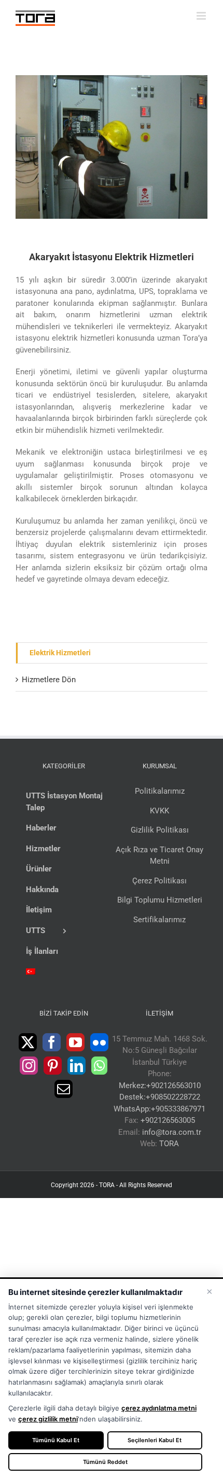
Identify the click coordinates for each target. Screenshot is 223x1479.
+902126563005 (168, 1120)
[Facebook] (52, 1042)
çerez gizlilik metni (48, 1419)
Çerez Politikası (159, 880)
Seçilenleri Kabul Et (155, 1440)
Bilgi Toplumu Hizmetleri (159, 900)
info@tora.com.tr (171, 1132)
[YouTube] (75, 1042)
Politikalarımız (160, 791)
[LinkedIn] (76, 1066)
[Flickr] (99, 1042)
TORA (169, 1143)
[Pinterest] (53, 1066)
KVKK (159, 810)
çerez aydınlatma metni (159, 1408)
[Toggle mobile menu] (202, 15)
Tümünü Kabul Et (55, 1440)
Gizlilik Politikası (160, 830)
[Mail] (63, 1089)
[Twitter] (28, 1042)
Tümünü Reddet (105, 1462)
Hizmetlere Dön (49, 679)
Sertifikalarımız (159, 919)
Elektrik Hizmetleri (60, 653)
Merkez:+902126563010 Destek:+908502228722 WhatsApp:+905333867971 (159, 1097)
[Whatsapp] (99, 1066)
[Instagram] (29, 1066)
